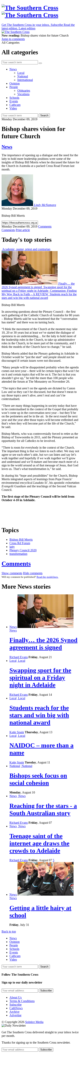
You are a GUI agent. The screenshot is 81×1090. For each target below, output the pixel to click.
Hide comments (32, 573)
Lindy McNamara (45, 205)
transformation (18, 553)
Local (20, 72)
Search (44, 115)
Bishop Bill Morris (21, 539)
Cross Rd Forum (19, 543)
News (13, 69)
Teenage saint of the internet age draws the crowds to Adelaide (39, 843)
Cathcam (14, 104)
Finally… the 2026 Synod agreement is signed (38, 285)
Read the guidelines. (47, 576)
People (13, 87)
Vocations (23, 94)
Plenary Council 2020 (23, 550)
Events (13, 101)
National (22, 76)
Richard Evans (18, 657)
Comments (16, 563)
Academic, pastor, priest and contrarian (26, 249)
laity (12, 546)
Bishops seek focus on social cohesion (38, 779)
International (25, 80)
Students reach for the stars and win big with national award (39, 296)
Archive (14, 1011)
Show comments (12, 573)
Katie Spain (16, 732)
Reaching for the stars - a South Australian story (43, 809)
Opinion (14, 83)
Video (13, 108)
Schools (14, 97)
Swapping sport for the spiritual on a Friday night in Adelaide (37, 288)
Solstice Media (34, 1022)
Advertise (15, 1015)
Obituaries (23, 90)
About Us (15, 997)
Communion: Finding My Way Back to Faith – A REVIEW (39, 292)
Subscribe (15, 1004)
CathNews (16, 1008)
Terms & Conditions (22, 1001)
